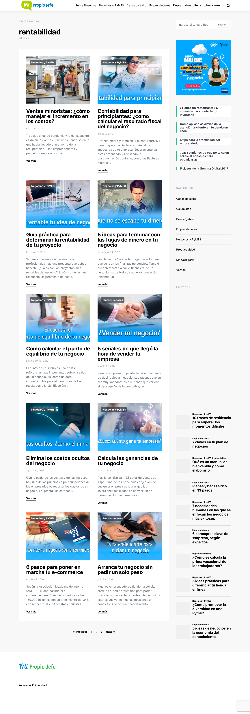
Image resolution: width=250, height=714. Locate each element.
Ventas (181, 270)
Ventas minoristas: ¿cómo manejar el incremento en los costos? (58, 116)
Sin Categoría (185, 260)
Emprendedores (159, 5)
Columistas (183, 209)
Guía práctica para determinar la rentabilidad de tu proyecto (57, 239)
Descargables (182, 5)
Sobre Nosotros (85, 5)
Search (222, 24)
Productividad (185, 249)
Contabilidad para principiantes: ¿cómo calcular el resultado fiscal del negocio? (129, 119)
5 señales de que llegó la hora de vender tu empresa (128, 353)
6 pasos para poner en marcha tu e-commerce (54, 569)
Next (109, 631)
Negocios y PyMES (111, 5)
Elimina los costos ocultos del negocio (58, 460)
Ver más (31, 160)
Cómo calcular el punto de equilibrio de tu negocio (58, 351)
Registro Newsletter (207, 5)
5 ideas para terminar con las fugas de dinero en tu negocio (129, 239)
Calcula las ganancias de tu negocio (128, 460)
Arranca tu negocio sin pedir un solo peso (125, 569)
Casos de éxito (136, 5)
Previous (81, 631)
